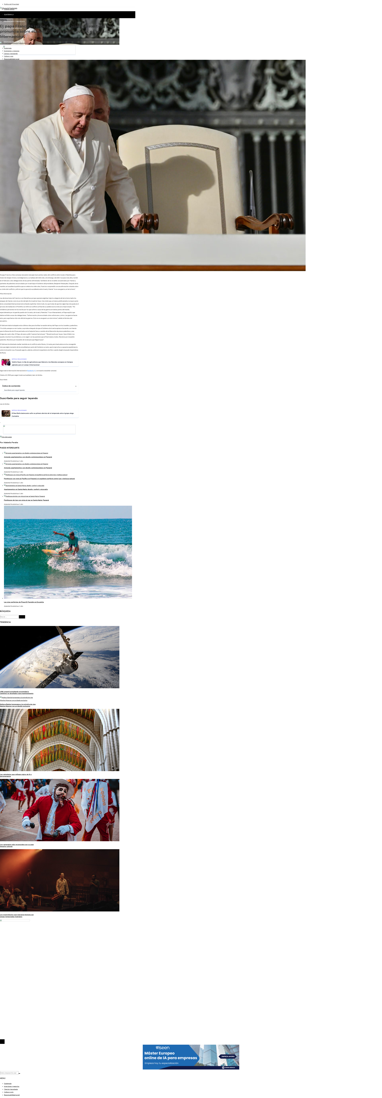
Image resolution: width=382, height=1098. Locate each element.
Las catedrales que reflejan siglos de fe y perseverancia (16, 775)
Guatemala (7, 1011)
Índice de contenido (11, 386)
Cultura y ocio (8, 1009)
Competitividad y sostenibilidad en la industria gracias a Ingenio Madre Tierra (33, 992)
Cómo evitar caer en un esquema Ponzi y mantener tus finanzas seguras (31, 988)
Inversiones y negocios (11, 1014)
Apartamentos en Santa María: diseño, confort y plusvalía (26, 489)
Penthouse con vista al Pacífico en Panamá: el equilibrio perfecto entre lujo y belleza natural (39, 479)
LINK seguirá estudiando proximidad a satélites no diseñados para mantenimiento (16, 693)
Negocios (3, 19)
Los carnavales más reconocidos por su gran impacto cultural (17, 846)
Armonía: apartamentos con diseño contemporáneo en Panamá (28, 457)
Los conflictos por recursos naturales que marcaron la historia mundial (31, 996)
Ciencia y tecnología (11, 1006)
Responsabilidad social (12, 1017)
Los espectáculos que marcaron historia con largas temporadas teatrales (17, 916)
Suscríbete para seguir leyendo (14, 390)
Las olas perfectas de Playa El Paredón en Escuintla (24, 602)
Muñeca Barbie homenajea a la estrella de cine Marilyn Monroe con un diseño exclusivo (18, 705)
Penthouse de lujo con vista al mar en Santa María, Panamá (26, 500)
